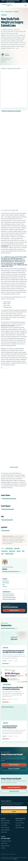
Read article (6, 663)
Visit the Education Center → (8, 628)
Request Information (5, 845)
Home (2, 11)
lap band (18, 551)
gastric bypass (4, 551)
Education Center (9, 11)
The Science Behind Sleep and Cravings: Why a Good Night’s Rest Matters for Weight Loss (13, 651)
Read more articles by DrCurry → (10, 571)
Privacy (15, 858)
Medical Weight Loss (5, 822)
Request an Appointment (14, 787)
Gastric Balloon (4, 825)
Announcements (7, 684)
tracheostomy (4, 245)
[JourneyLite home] (7, 5)
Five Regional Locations (6, 841)
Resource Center (19, 820)
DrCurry (4, 699)
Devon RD (4, 660)
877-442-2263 (5, 838)
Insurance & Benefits (5, 829)
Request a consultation (14, 768)
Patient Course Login (20, 827)
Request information (14, 610)
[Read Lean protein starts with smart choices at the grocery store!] (14, 713)
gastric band (16, 548)
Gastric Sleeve (5, 580)
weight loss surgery (9, 553)
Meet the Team (4, 843)
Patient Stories (4, 832)
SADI (23, 551)
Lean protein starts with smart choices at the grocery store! (9, 726)
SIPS (2, 553)
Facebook (3, 847)
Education (16, 11)
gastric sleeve (12, 551)
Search (14, 811)
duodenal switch (9, 548)
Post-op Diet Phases (20, 822)
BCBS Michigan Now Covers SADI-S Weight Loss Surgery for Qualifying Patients (12, 688)
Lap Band (4, 586)
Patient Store (18, 825)
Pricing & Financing (5, 827)
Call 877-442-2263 (24, 1)
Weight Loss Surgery (5, 820)
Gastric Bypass (5, 582)
